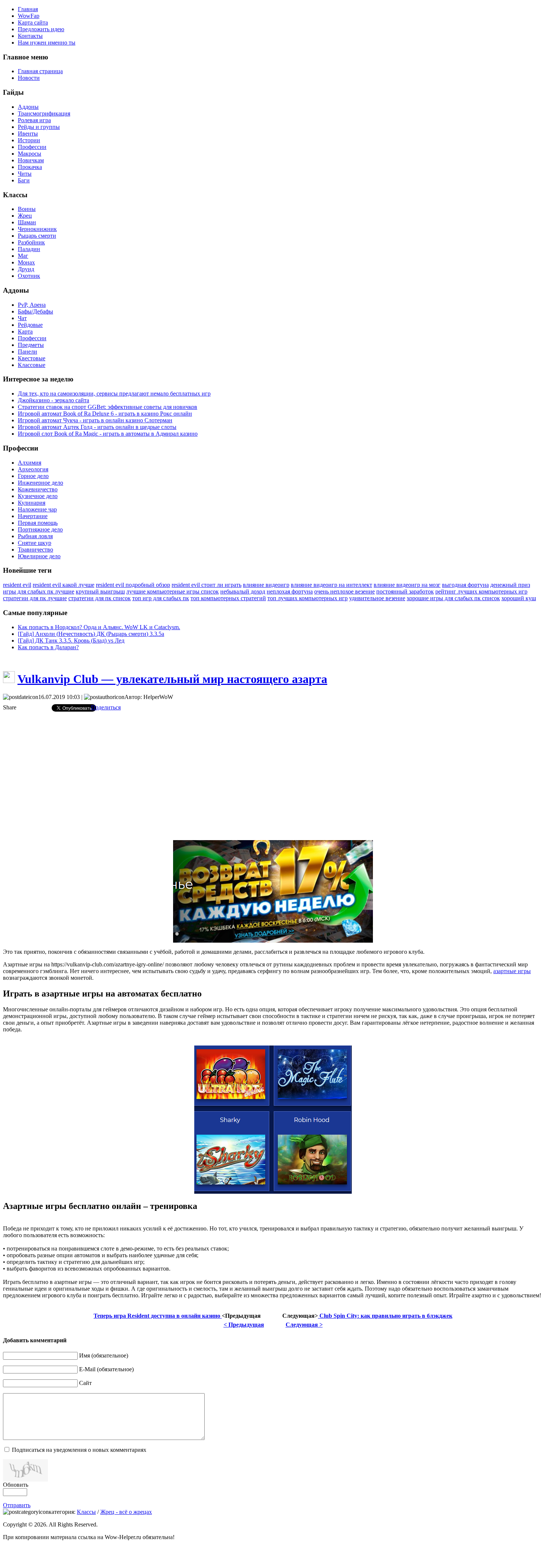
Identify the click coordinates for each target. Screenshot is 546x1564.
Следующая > (304, 1324)
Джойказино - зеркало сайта (53, 400)
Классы (86, 1512)
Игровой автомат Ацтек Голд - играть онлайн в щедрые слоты (97, 427)
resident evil (17, 585)
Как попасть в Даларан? (48, 647)
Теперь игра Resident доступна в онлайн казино (158, 1316)
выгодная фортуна (465, 585)
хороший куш (518, 598)
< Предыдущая (244, 1324)
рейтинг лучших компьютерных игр (481, 591)
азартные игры (512, 971)
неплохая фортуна (290, 591)
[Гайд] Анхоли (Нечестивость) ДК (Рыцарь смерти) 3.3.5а (91, 634)
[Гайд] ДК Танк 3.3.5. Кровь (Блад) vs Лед (71, 640)
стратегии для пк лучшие (35, 598)
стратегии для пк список (99, 598)
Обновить (15, 1485)
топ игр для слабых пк (160, 598)
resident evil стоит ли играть (206, 585)
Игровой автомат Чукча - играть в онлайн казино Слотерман (95, 420)
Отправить (16, 1505)
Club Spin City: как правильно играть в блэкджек (385, 1316)
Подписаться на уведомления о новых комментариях (79, 1450)
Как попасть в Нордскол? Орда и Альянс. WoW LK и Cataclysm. (99, 627)
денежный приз (510, 585)
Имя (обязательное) (103, 1355)
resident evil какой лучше (63, 585)
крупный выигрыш (100, 591)
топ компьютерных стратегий (228, 598)
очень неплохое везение (344, 591)
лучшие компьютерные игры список (172, 591)
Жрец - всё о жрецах (126, 1512)
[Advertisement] (273, 770)
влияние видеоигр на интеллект (331, 585)
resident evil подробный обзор (133, 585)
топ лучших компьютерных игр (307, 598)
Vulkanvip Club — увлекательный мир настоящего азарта (172, 679)
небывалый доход (242, 591)
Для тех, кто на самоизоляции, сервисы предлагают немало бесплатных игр (114, 393)
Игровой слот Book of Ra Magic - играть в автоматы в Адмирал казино (108, 433)
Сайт (85, 1383)
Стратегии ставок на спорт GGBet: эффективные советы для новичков (107, 407)
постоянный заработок (405, 591)
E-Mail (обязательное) (106, 1369)
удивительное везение (377, 598)
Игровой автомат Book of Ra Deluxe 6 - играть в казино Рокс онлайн (105, 413)
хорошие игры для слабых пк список (453, 598)
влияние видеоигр (266, 585)
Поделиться (106, 707)
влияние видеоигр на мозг (407, 585)
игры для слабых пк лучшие (38, 591)
